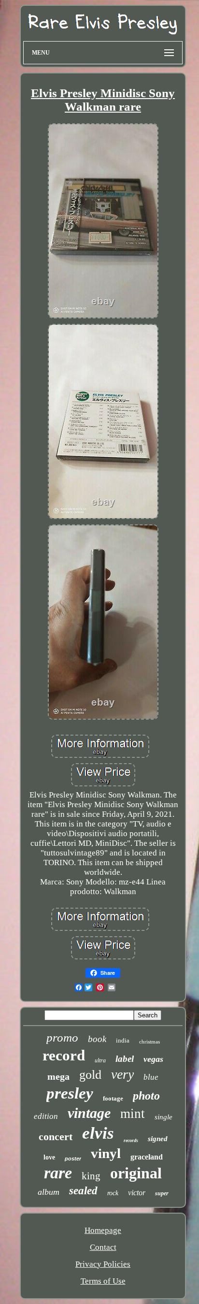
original (136, 1173)
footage (113, 1098)
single (163, 1117)
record (64, 1055)
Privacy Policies (102, 1264)
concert (55, 1136)
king (91, 1176)
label (124, 1059)
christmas (149, 1041)
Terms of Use (103, 1281)
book (97, 1039)
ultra (100, 1060)
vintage (89, 1113)
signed (158, 1139)
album (48, 1192)
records (131, 1140)
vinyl (106, 1153)
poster (73, 1158)
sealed (83, 1191)
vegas (153, 1059)
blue (150, 1077)
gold (90, 1075)
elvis (98, 1133)
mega (58, 1076)
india (122, 1040)
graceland (146, 1157)
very (122, 1074)
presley (69, 1093)
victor (136, 1192)
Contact (103, 1247)
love (49, 1157)
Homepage (103, 1230)
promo (62, 1037)
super (162, 1193)
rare (58, 1173)
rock (112, 1193)
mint (132, 1113)
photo (146, 1095)
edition (46, 1116)
